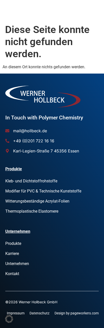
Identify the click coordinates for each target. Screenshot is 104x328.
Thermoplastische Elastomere (31, 211)
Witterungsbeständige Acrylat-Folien (37, 201)
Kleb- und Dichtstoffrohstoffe (31, 181)
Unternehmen (17, 263)
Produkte (13, 243)
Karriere (12, 253)
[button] (9, 319)
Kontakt (12, 273)
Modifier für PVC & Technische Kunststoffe (43, 191)
